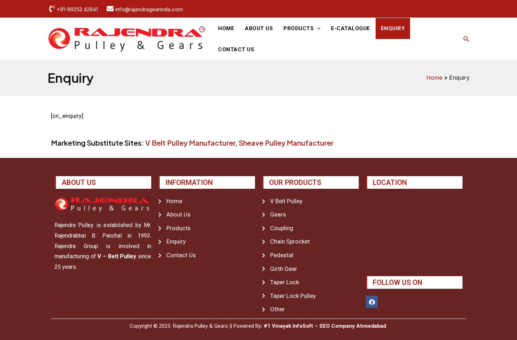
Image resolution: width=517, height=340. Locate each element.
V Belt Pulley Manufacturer (190, 142)
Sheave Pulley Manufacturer (286, 142)
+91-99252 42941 (77, 9)
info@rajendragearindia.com (149, 9)
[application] (317, 28)
